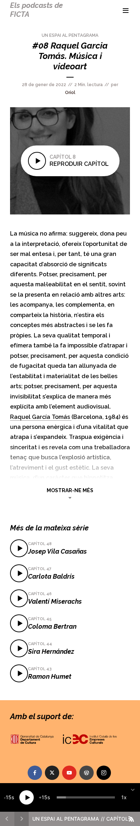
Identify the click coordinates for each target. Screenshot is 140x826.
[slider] (86, 797)
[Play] (26, 797)
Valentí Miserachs (55, 601)
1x (124, 797)
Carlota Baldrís (51, 576)
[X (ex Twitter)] (52, 773)
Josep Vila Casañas (57, 551)
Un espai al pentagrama (70, 35)
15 (8, 797)
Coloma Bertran (52, 626)
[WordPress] (86, 773)
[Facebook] (35, 773)
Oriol (70, 92)
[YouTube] (69, 773)
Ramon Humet (49, 676)
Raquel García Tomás (40, 417)
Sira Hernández (51, 651)
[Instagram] (104, 773)
